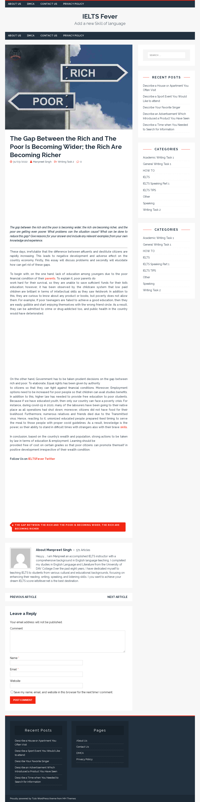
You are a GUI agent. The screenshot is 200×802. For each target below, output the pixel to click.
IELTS (146, 177)
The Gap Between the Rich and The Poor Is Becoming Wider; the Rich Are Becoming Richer (67, 527)
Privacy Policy (73, 4)
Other (146, 196)
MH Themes (69, 798)
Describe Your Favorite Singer (161, 107)
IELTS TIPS (149, 190)
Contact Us (48, 4)
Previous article (23, 597)
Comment (16, 628)
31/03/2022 (20, 161)
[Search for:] (166, 55)
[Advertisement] (69, 196)
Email (14, 669)
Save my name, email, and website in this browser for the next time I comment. (63, 692)
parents (50, 278)
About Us (14, 4)
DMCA (31, 4)
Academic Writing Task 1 (158, 157)
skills (123, 427)
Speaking (148, 203)
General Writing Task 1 (157, 164)
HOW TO (149, 170)
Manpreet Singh (42, 161)
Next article (117, 597)
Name (14, 658)
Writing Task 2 (66, 161)
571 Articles (83, 550)
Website (15, 680)
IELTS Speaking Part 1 (156, 183)
